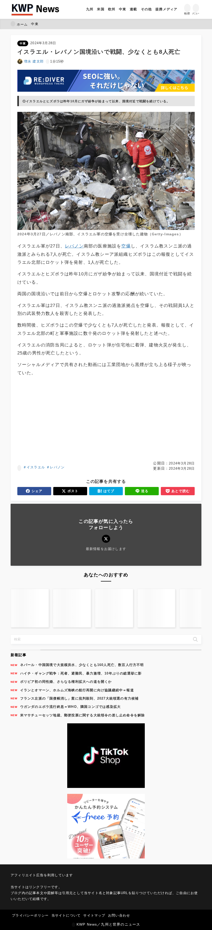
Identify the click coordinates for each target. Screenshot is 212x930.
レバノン (57, 467)
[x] (106, 539)
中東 (23, 43)
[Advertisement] (60, 419)
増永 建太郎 (34, 61)
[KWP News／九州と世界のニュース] (35, 9)
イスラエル (36, 467)
